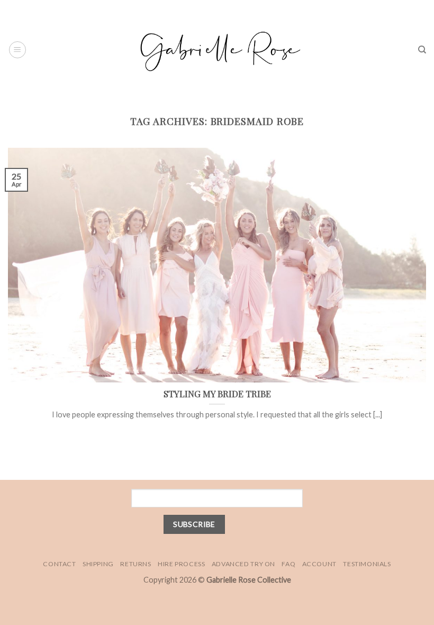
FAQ (288, 564)
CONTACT (59, 564)
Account (319, 564)
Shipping (98, 564)
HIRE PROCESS (181, 564)
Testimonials (367, 564)
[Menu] (17, 49)
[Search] (422, 50)
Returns (135, 564)
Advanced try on (243, 564)
